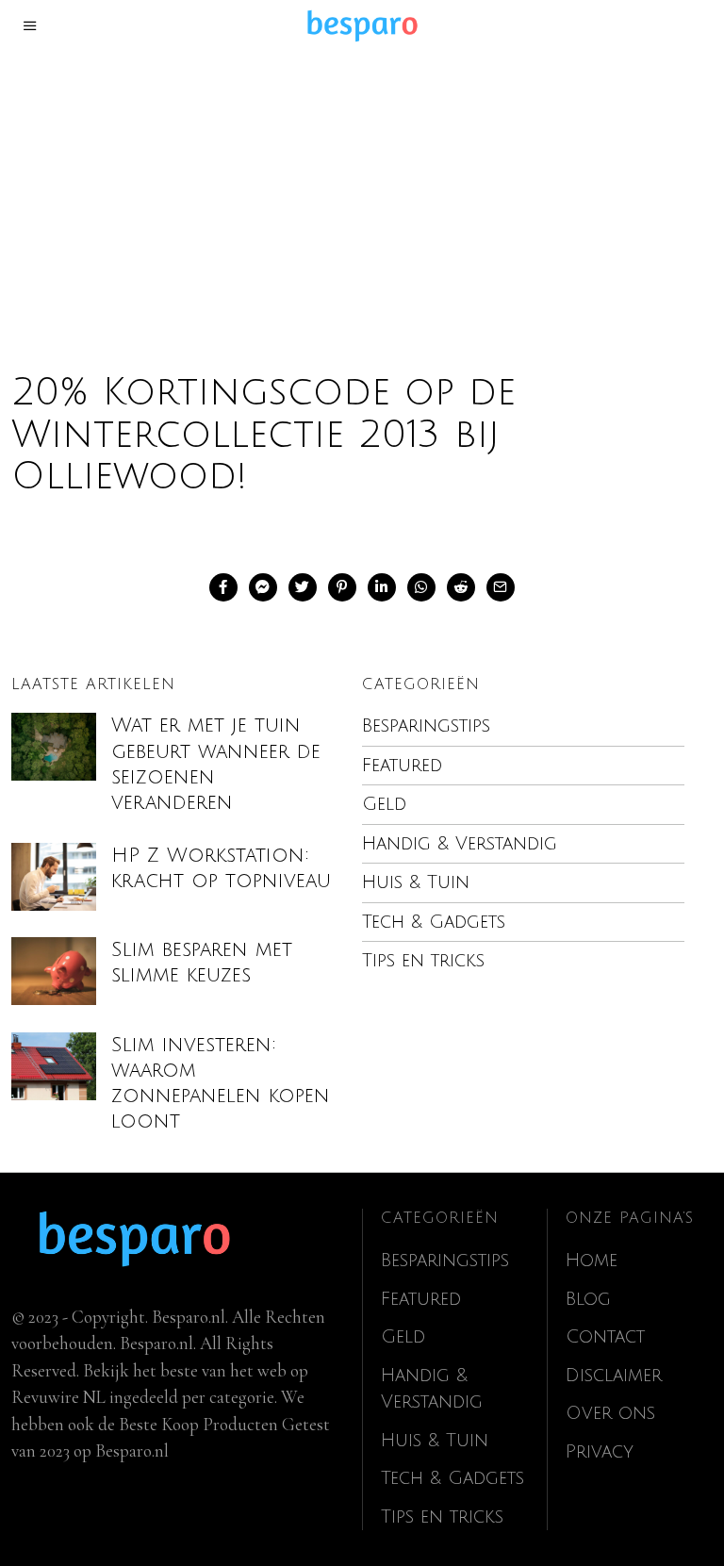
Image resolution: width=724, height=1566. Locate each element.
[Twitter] (302, 587)
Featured (402, 765)
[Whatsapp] (421, 587)
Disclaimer (614, 1375)
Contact (605, 1336)
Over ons (610, 1413)
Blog (588, 1299)
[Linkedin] (382, 587)
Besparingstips (426, 726)
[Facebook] (223, 587)
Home (591, 1260)
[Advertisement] (362, 192)
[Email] (500, 587)
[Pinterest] (342, 587)
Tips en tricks (423, 960)
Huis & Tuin (415, 882)
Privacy (600, 1451)
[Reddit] (461, 587)
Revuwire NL (58, 1397)
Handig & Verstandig (459, 843)
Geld (384, 804)
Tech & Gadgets (433, 922)
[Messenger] (263, 587)
